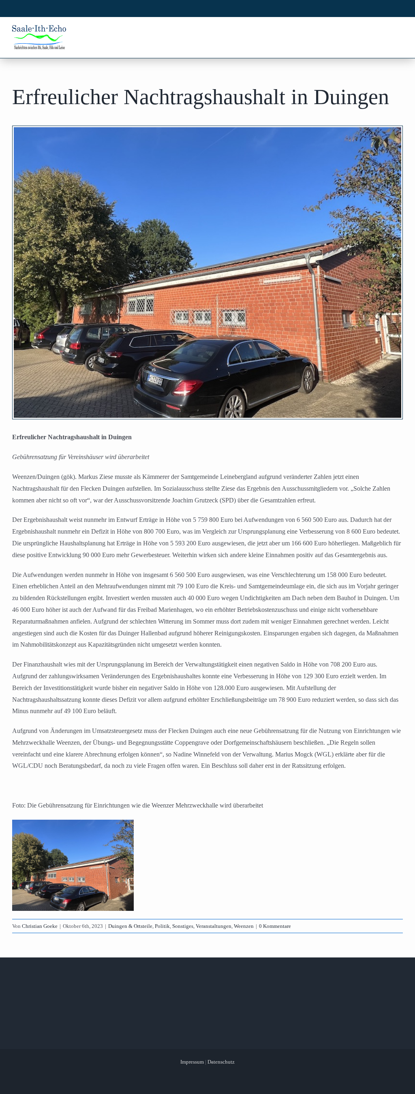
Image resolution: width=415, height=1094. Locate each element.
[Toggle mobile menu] (398, 31)
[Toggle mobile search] (383, 31)
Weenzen (244, 926)
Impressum (192, 1062)
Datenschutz (221, 1062)
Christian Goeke (40, 926)
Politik (162, 926)
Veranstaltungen (213, 926)
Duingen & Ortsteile (130, 926)
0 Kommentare (275, 926)
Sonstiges (182, 926)
